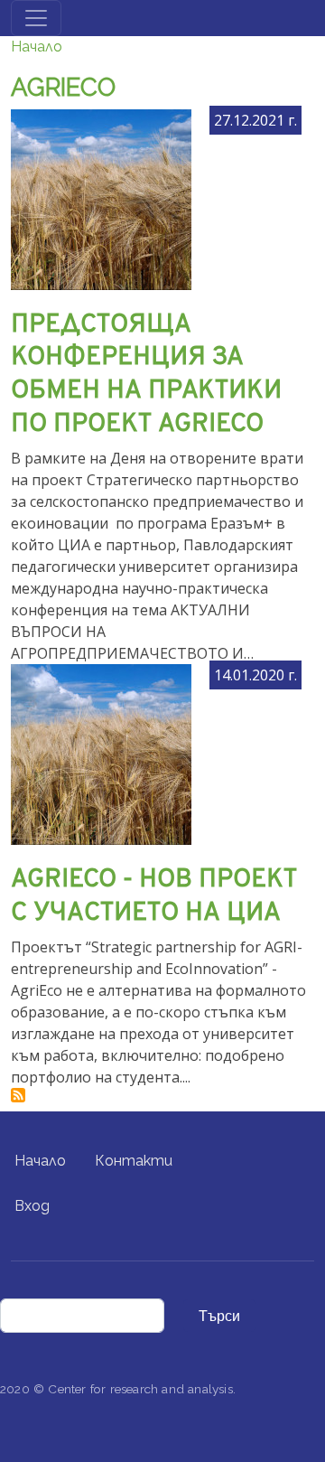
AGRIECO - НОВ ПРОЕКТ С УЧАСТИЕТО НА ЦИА (154, 897)
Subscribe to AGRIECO (18, 1095)
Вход (32, 1205)
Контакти (133, 1160)
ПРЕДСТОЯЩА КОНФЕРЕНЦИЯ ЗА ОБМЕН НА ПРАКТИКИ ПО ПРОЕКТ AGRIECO (146, 375)
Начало (36, 46)
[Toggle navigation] (36, 18)
